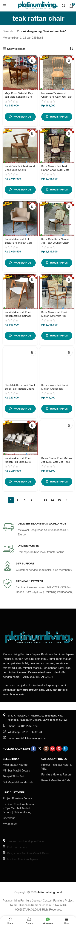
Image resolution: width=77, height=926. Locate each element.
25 (59, 500)
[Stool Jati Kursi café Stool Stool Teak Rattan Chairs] (20, 364)
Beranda (8, 31)
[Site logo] (37, 5)
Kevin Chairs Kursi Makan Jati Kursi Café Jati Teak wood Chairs (56, 462)
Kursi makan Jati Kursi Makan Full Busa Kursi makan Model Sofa (18, 462)
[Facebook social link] (33, 749)
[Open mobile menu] (4, 5)
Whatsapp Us (22, 116)
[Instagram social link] (46, 749)
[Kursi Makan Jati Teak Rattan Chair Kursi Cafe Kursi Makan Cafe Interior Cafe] (56, 145)
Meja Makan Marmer (15, 764)
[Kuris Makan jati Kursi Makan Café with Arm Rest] (56, 291)
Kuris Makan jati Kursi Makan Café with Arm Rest (54, 316)
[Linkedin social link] (65, 749)
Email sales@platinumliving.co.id (27, 737)
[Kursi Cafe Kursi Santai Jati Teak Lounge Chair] (56, 218)
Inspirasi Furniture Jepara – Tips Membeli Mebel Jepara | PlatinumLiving (18, 808)
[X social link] (40, 749)
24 (52, 500)
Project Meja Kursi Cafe (55, 780)
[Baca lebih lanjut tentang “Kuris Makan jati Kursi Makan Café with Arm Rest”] (69, 279)
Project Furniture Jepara (17, 798)
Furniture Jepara (30, 654)
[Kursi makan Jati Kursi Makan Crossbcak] (56, 364)
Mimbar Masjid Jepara (16, 770)
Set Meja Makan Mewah (18, 782)
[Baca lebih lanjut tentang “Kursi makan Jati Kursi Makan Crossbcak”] (69, 352)
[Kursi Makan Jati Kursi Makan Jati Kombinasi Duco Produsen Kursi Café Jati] (20, 291)
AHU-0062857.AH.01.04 (38, 676)
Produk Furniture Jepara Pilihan (26, 841)
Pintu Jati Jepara (17, 847)
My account (10, 823)
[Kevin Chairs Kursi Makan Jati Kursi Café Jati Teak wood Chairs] (56, 437)
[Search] (63, 5)
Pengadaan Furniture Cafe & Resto (28, 853)
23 (45, 500)
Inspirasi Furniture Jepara (22, 859)
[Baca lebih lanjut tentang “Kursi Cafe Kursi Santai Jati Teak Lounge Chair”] (69, 206)
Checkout (9, 818)
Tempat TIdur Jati (13, 776)
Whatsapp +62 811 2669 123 (25, 731)
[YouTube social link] (52, 749)
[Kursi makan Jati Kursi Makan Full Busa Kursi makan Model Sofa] (20, 437)
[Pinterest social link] (59, 749)
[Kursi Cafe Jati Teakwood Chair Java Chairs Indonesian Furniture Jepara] (20, 145)
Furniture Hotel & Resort (56, 774)
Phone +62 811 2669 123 (23, 725)
